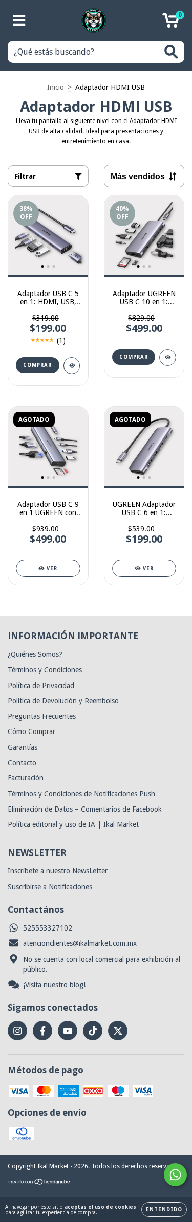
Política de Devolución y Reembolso (63, 701)
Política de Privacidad (41, 685)
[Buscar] (171, 52)
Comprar (37, 365)
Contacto (22, 763)
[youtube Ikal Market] (67, 1030)
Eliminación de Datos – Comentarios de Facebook (85, 809)
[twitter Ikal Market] (117, 1030)
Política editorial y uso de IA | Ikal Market (73, 824)
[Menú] (19, 20)
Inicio (55, 87)
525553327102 (47, 928)
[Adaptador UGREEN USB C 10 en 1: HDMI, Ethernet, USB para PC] (167, 357)
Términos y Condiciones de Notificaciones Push (81, 794)
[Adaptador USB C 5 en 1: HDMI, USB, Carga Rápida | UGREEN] (71, 365)
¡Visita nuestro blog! (54, 985)
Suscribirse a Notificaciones (50, 887)
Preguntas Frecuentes (42, 716)
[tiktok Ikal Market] (92, 1030)
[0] (170, 23)
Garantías (22, 747)
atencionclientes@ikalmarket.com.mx (80, 943)
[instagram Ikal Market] (17, 1030)
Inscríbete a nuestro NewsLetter (58, 871)
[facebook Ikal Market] (42, 1030)
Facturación (26, 778)
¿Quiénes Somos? (35, 654)
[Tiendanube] (40, 1183)
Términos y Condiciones (45, 670)
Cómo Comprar (31, 731)
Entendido (164, 1209)
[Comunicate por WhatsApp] (175, 1174)
